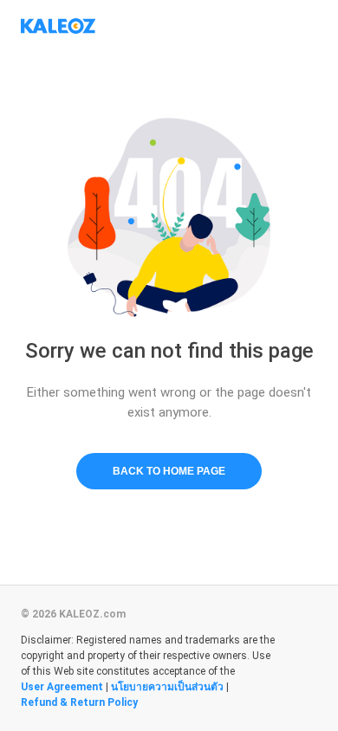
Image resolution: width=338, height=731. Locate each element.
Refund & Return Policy (79, 702)
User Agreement (62, 687)
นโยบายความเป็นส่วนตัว (167, 687)
